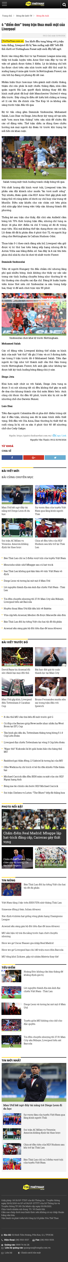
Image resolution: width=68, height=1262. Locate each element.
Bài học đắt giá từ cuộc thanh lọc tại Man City (47, 671)
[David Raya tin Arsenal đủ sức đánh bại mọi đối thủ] (17, 656)
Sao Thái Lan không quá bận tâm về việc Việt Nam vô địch (33, 573)
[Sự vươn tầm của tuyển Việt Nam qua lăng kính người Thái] (50, 494)
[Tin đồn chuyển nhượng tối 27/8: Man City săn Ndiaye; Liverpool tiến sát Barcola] (11, 1041)
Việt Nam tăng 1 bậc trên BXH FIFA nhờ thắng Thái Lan (32, 902)
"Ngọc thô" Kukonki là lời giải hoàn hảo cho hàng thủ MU (33, 750)
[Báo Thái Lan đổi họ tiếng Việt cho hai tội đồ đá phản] (11, 889)
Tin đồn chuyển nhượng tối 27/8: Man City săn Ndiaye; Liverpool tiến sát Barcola (34, 600)
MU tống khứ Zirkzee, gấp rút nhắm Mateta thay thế (30, 956)
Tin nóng (8, 880)
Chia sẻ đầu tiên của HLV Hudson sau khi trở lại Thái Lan (50, 544)
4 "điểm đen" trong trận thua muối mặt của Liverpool (33, 26)
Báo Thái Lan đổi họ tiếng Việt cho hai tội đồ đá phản (33, 621)
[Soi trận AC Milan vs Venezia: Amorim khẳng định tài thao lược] (17, 527)
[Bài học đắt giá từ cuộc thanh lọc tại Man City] (50, 656)
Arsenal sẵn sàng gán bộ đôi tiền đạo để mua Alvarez (33, 628)
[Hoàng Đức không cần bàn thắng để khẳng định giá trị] (11, 976)
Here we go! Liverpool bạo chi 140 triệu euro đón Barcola (32, 949)
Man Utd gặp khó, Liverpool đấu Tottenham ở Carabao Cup (17, 703)
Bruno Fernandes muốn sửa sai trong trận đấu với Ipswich (50, 703)
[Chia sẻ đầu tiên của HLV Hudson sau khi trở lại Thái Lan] (50, 527)
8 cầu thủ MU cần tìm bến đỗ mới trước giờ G (28, 717)
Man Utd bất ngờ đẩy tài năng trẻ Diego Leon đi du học (16, 511)
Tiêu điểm (8, 967)
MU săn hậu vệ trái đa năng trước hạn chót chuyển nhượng (30, 934)
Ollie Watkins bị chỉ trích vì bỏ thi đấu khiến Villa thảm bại (34, 769)
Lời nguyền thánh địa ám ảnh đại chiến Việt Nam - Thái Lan (34, 589)
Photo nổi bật (12, 806)
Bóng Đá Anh (42, 15)
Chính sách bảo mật (31, 1252)
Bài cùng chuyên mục (17, 477)
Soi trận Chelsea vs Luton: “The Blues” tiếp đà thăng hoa (34, 792)
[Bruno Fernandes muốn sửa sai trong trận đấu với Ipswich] (50, 686)
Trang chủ (7, 15)
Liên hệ (8, 1252)
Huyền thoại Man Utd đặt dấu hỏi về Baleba (27, 608)
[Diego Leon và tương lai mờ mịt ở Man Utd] (11, 1009)
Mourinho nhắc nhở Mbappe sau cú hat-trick (28, 564)
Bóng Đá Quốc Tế (24, 15)
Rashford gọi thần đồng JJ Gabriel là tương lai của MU (33, 760)
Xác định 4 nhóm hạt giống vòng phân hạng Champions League (32, 918)
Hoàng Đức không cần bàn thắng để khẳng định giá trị (43, 973)
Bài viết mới (10, 471)
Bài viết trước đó (15, 642)
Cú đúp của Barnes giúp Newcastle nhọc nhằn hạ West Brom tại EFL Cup (34, 725)
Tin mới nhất (11, 1060)
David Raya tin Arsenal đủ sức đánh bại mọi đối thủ (16, 671)
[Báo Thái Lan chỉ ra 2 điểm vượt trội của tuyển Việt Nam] (12, 1164)
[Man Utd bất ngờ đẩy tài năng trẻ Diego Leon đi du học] (17, 494)
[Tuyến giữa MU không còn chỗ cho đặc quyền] (11, 1025)
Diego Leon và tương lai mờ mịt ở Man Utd (27, 580)
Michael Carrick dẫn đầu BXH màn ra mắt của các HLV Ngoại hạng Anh (34, 778)
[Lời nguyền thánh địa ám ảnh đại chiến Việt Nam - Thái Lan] (11, 992)
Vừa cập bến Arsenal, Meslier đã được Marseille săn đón (35, 615)
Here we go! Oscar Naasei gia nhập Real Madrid (27, 943)
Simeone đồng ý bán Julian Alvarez (21, 909)
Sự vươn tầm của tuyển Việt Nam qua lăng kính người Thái (50, 511)
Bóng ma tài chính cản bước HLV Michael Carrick (31, 786)
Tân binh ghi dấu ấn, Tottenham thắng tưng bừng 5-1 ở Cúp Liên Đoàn (33, 734)
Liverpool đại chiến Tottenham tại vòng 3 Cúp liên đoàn (34, 742)
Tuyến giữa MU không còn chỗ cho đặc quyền (43, 1022)
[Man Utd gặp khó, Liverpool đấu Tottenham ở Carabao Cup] (17, 686)
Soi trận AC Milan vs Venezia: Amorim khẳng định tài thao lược (15, 544)
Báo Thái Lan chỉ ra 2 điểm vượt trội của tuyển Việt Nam (35, 558)
